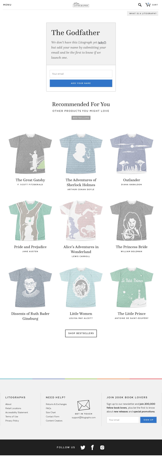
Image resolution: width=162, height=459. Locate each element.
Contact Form (52, 416)
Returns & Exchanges (56, 404)
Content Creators (54, 420)
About (8, 404)
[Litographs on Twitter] (83, 447)
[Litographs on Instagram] (102, 447)
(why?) (102, 42)
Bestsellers (81, 118)
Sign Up (148, 420)
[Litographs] (81, 4)
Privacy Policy (12, 420)
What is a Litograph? (143, 13)
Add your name (81, 83)
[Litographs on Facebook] (92, 447)
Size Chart (51, 412)
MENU (7, 4)
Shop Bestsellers (81, 333)
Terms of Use (11, 416)
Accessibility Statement (16, 412)
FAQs (48, 408)
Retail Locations (13, 408)
